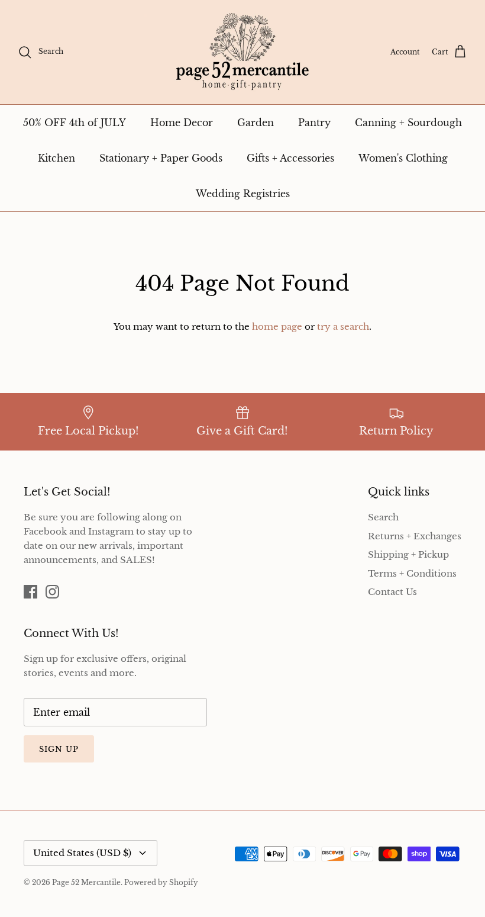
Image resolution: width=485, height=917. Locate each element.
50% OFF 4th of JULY (74, 122)
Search (383, 517)
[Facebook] (30, 592)
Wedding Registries (243, 194)
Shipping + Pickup (408, 554)
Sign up (59, 749)
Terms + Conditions (412, 573)
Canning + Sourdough (408, 122)
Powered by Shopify (161, 882)
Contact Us (392, 591)
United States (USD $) (82, 852)
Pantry (314, 122)
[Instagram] (52, 592)
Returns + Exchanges (414, 536)
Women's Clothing (403, 158)
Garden (255, 122)
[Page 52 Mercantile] (242, 52)
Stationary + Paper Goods (160, 158)
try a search (343, 326)
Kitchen (56, 158)
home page (277, 326)
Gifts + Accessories (290, 158)
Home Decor (181, 122)
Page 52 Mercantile (86, 882)
